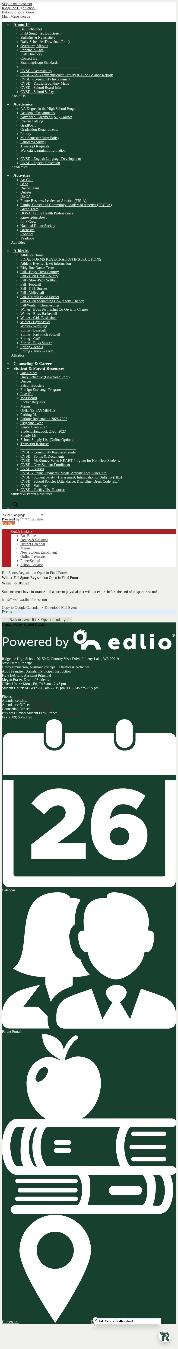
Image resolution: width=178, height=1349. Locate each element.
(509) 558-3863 (42, 705)
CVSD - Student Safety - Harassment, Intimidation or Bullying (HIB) (71, 477)
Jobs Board (28, 398)
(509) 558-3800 (24, 696)
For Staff (8, 523)
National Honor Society (37, 226)
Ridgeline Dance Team (37, 268)
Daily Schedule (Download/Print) (45, 42)
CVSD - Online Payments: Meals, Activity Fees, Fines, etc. (63, 473)
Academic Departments (37, 113)
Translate (36, 519)
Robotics (26, 234)
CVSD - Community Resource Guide (48, 452)
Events (7, 612)
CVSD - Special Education (40, 163)
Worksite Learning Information (43, 150)
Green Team (29, 209)
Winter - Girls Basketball (38, 318)
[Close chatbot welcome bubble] (96, 1320)
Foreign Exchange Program (40, 390)
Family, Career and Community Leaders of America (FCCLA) (66, 205)
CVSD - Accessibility (36, 71)
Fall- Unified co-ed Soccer (39, 297)
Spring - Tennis (31, 347)
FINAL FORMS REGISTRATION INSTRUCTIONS (60, 259)
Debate (25, 192)
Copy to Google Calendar (21, 607)
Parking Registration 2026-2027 (43, 419)
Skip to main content (17, 4)
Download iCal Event (61, 607)
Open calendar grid (55, 620)
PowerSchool (30, 561)
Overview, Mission (34, 46)
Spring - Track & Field (37, 351)
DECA (25, 196)
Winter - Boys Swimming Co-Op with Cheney (54, 309)
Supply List (28, 435)
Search (15, 504)
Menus (25, 406)
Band (24, 184)
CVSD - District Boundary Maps (44, 83)
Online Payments (32, 556)
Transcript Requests (34, 146)
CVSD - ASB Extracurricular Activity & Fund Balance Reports (66, 75)
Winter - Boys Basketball (38, 314)
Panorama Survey (33, 142)
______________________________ (48, 448)
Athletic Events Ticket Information (45, 263)
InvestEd (26, 394)
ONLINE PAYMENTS (37, 410)
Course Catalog (31, 121)
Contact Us (28, 58)
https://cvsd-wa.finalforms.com (24, 600)
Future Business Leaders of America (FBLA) (53, 201)
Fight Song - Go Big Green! (41, 33)
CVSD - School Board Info (40, 87)
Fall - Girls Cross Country (39, 276)
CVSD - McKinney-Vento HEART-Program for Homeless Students (70, 460)
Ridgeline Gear (31, 423)
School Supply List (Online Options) (47, 440)
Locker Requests (32, 402)
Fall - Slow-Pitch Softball (38, 280)
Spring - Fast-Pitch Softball (40, 334)
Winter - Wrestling (33, 326)
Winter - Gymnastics (35, 322)
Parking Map (29, 415)
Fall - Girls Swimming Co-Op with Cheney (52, 301)
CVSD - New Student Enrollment (45, 465)
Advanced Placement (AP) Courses (46, 117)
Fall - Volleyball (32, 293)
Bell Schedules (31, 29)
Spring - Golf (30, 339)
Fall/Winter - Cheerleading (39, 305)
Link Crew (28, 221)
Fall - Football (30, 284)
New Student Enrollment (38, 552)
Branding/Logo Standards (39, 62)
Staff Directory (31, 54)
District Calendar (32, 544)
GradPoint (27, 125)
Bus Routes (28, 373)
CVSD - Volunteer (34, 486)
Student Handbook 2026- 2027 (43, 431)
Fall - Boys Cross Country (39, 272)
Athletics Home (31, 255)
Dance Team (29, 188)
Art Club (26, 180)
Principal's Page (32, 50)
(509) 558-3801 (39, 700)
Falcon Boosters (32, 385)
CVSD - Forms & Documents (42, 456)
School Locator (31, 565)
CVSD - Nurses (32, 469)
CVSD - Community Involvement (45, 79)
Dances (25, 381)
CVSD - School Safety (37, 92)
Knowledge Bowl (33, 217)
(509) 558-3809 (69, 713)
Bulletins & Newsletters (37, 37)
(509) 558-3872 (42, 709)
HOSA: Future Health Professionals (46, 213)
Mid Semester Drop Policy (39, 138)
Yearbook (27, 238)
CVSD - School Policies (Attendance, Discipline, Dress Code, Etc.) (69, 481)
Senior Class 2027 (33, 427)
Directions (98, 1322)
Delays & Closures (34, 540)
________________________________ (50, 67)
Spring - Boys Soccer (36, 343)
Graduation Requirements (39, 129)
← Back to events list (20, 620)
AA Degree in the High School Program (49, 109)
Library (25, 134)
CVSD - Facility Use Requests (42, 490)
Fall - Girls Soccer (33, 288)
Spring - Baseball (33, 330)
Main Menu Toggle (16, 16)
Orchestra (27, 230)
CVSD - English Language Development (50, 159)
